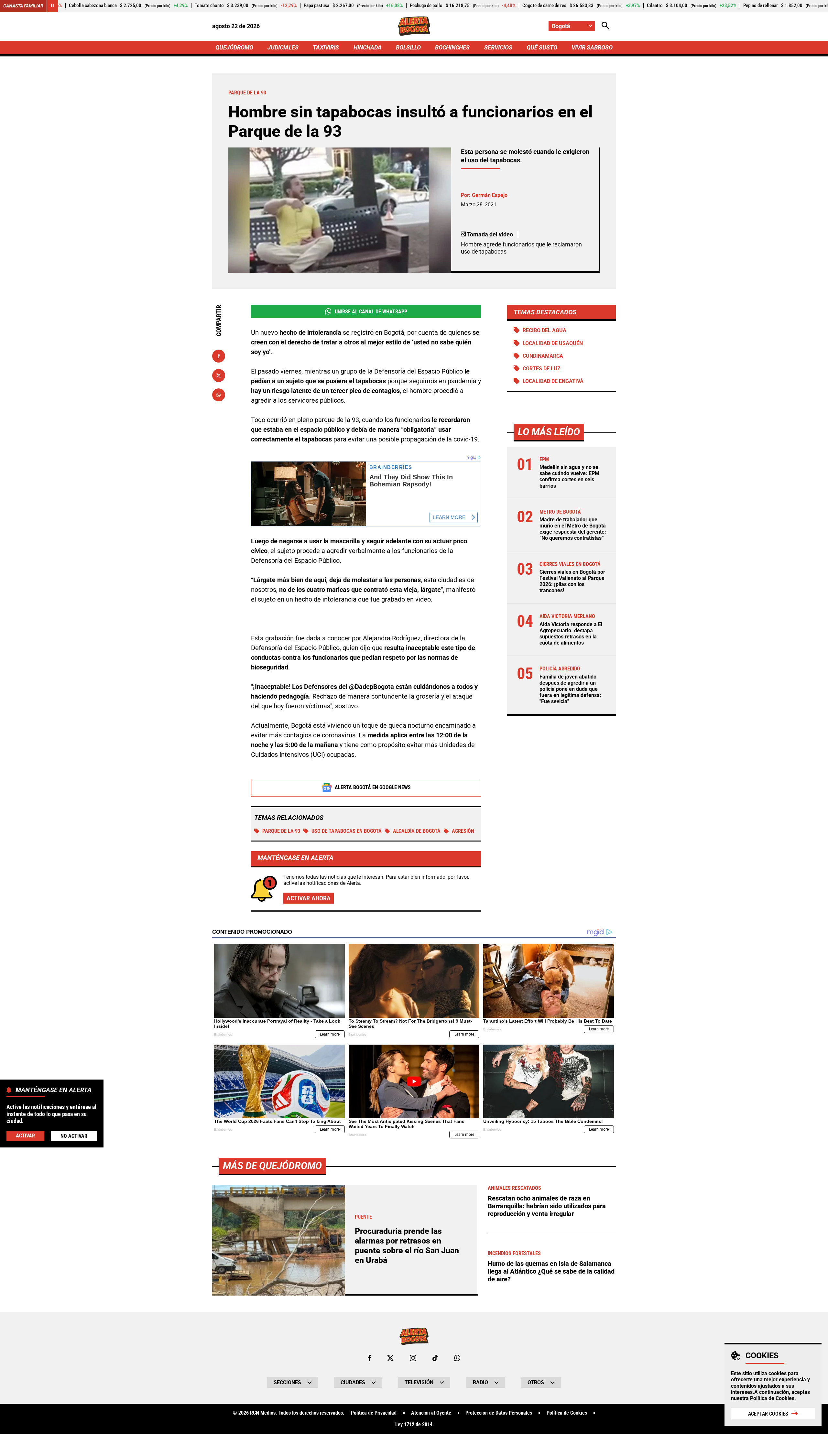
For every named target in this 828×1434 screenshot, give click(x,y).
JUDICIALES (283, 47)
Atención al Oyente (431, 1413)
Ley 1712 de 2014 (413, 1424)
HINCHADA (368, 47)
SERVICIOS (498, 47)
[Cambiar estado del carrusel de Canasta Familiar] (52, 6)
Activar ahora (309, 898)
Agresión (463, 831)
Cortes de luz (542, 368)
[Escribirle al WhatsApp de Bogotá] (457, 1358)
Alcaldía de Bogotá (417, 831)
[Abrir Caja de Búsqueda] (605, 26)
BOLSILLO (408, 47)
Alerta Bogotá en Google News (373, 787)
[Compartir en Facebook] (218, 356)
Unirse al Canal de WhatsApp (371, 312)
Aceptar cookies (768, 1414)
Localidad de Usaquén (553, 343)
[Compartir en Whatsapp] (218, 394)
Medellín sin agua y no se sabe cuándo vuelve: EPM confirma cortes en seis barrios (569, 476)
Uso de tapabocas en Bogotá (346, 831)
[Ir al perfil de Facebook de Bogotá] (369, 1358)
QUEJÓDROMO (234, 47)
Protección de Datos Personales (498, 1413)
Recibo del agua (544, 330)
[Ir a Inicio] (414, 26)
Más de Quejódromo (272, 1165)
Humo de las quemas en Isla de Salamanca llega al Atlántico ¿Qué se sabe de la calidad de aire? (551, 1271)
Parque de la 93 (281, 831)
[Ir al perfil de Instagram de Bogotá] (413, 1358)
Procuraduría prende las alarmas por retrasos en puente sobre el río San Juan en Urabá (407, 1245)
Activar (25, 1135)
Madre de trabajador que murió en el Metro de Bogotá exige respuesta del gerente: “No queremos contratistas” (572, 528)
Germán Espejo (489, 195)
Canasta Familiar (23, 5)
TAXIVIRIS (326, 47)
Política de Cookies (772, 1398)
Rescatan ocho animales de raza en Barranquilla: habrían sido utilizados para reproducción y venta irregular (547, 1206)
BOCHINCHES (452, 47)
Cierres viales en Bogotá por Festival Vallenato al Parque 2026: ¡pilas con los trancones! (572, 581)
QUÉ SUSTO (542, 47)
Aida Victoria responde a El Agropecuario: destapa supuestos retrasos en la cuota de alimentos (570, 633)
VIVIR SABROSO (592, 47)
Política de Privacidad (374, 1413)
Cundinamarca (543, 356)
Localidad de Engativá (553, 381)
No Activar (73, 1136)
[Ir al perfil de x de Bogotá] (390, 1358)
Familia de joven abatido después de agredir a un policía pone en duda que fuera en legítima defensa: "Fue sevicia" (570, 689)
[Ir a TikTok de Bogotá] (435, 1358)
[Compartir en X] (218, 375)
